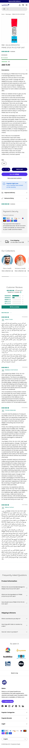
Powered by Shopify (15, 744)
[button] (23, 5)
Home (3, 14)
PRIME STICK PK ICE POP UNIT (18, 14)
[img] (5, 317)
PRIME (3, 45)
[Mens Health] (7, 260)
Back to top (14, 673)
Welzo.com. (20, 697)
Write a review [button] (14, 307)
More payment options (14, 178)
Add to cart (19, 169)
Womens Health (20, 268)
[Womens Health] (20, 260)
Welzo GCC (8, 744)
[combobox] (14, 9)
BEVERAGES (4, 55)
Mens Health (7, 268)
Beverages (8, 14)
